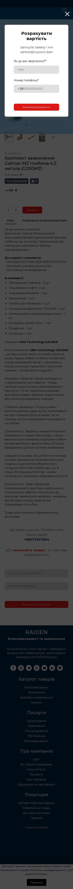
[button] (67, 14)
